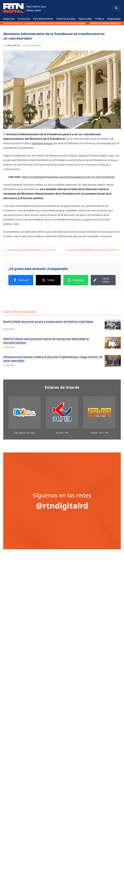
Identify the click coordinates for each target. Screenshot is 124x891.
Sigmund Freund (42, 143)
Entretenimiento (43, 18)
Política (99, 18)
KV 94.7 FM (62, 432)
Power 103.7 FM (99, 432)
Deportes (9, 18)
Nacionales (85, 18)
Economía (24, 18)
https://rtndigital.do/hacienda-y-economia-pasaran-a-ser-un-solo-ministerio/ (68, 177)
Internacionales (66, 18)
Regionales (114, 18)
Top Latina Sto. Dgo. (24, 432)
